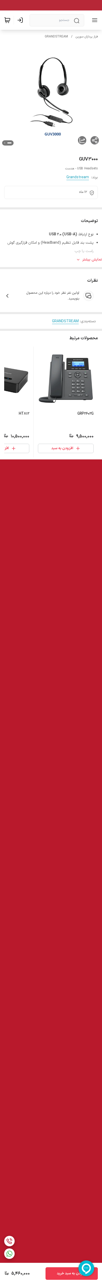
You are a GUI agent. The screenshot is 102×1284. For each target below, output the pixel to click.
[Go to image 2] (4, 142)
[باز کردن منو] (93, 20)
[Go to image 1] (9, 142)
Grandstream (77, 177)
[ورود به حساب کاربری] (21, 20)
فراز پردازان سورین (87, 36)
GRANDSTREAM (56, 36)
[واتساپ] (9, 1253)
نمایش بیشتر (92, 259)
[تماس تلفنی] (9, 1241)
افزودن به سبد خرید (72, 1273)
